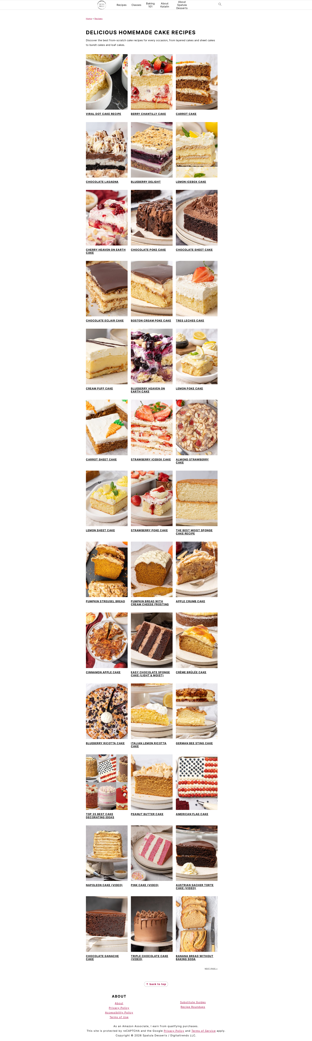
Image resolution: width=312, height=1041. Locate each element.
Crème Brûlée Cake (191, 672)
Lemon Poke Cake (189, 388)
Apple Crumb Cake (190, 601)
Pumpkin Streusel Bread (105, 601)
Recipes (122, 4)
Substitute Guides (193, 1002)
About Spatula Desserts (182, 5)
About (119, 1003)
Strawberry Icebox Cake (151, 459)
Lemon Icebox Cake (191, 181)
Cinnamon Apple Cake (103, 672)
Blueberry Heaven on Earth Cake (148, 390)
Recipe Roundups (193, 1006)
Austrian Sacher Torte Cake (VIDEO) (195, 887)
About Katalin (164, 5)
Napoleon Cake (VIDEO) (104, 885)
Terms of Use (119, 1017)
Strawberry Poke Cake (149, 530)
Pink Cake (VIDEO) (145, 885)
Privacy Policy (119, 1007)
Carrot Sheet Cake (101, 459)
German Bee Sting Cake (194, 743)
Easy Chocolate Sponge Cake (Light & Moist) (150, 674)
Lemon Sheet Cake (100, 530)
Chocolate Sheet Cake (194, 249)
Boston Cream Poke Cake (151, 320)
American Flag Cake (192, 814)
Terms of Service (203, 1030)
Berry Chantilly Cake (148, 113)
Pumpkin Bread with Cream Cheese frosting (150, 603)
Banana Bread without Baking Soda (194, 958)
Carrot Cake (186, 113)
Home (89, 18)
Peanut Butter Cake (147, 814)
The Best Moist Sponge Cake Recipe (194, 532)
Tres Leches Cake (190, 320)
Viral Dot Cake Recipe (103, 113)
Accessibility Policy (119, 1012)
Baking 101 (150, 5)
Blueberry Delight (146, 181)
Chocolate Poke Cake (148, 249)
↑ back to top (156, 984)
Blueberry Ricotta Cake (105, 743)
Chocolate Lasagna (102, 181)
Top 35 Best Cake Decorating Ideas (100, 816)
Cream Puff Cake (99, 388)
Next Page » (211, 969)
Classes (136, 4)
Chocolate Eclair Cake (105, 320)
